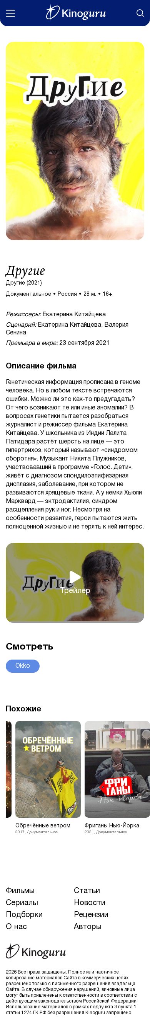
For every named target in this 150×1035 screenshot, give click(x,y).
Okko (22, 666)
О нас (16, 927)
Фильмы (20, 891)
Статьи (87, 891)
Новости (89, 903)
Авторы (88, 927)
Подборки (24, 915)
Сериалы (22, 903)
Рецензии (91, 915)
